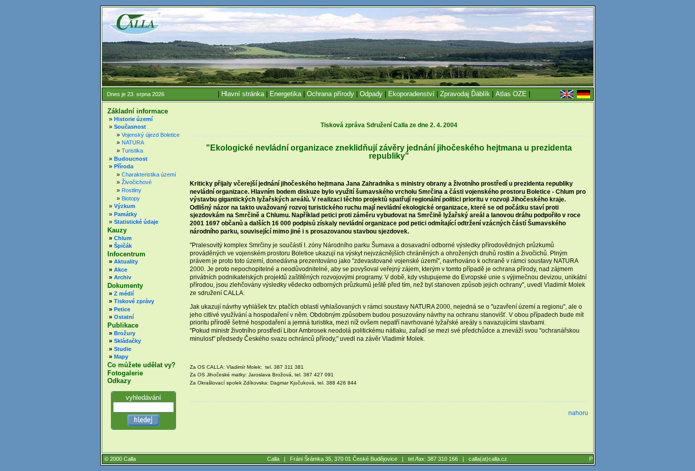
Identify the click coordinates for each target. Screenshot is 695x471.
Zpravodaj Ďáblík (465, 94)
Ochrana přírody (330, 94)
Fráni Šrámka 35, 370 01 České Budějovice (343, 459)
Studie (122, 349)
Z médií (124, 293)
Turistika (132, 151)
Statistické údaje (136, 222)
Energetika (285, 94)
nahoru (578, 413)
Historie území (133, 119)
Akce (120, 270)
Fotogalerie (125, 373)
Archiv (122, 277)
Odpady (371, 94)
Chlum (123, 238)
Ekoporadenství (411, 94)
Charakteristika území (149, 174)
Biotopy (131, 198)
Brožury (124, 333)
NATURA (133, 142)
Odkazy (119, 381)
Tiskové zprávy (134, 301)
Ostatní (124, 317)
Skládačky (127, 341)
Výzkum (124, 206)
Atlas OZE (511, 94)
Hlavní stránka (242, 94)
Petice (122, 309)
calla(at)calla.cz (488, 459)
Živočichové (137, 182)
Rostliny (131, 190)
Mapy (121, 357)
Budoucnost (131, 159)
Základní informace (137, 111)
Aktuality (126, 261)
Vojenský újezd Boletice (151, 135)
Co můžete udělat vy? (141, 365)
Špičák (123, 246)
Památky (125, 214)
